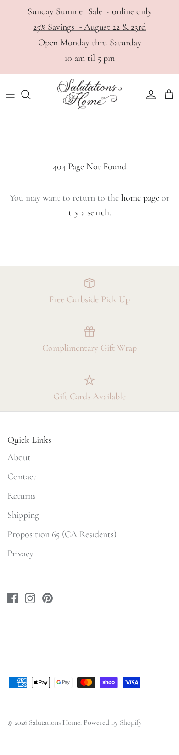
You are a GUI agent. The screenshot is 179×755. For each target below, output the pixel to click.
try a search (88, 212)
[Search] (30, 94)
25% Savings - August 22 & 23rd (89, 27)
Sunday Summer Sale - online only (90, 11)
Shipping (23, 515)
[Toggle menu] (10, 94)
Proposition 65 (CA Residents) (62, 534)
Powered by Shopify (113, 722)
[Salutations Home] (89, 94)
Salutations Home (54, 722)
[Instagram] (30, 598)
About (19, 457)
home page (140, 197)
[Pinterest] (47, 598)
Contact (21, 476)
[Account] (149, 94)
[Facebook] (12, 598)
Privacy (20, 553)
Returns (21, 495)
